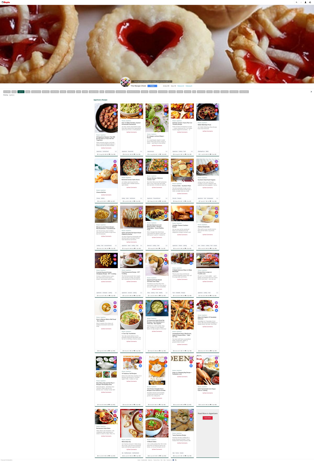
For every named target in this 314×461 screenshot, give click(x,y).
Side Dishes (187, 91)
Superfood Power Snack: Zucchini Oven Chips (154, 280)
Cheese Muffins (101, 192)
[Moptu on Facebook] (173, 459)
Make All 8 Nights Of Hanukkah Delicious (207, 318)
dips (174, 453)
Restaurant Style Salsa (103, 428)
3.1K (158, 295)
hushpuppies (210, 198)
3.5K (209, 351)
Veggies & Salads (94, 91)
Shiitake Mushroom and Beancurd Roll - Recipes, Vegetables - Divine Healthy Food (155, 227)
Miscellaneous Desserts (133, 91)
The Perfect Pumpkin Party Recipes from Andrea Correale (156, 389)
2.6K (133, 248)
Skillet (207, 151)
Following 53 (189, 86)
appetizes (200, 292)
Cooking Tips (71, 91)
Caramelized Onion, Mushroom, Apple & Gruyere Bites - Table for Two (181, 335)
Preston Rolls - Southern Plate (181, 185)
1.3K (183, 154)
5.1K (132, 404)
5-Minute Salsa (151, 441)
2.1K (132, 201)
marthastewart (135, 453)
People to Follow (110, 91)
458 (132, 154)
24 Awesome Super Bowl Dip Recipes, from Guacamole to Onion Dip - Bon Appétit (155, 322)
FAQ (161, 460)
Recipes (98, 135)
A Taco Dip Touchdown (129, 333)
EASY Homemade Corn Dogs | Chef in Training (207, 389)
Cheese (98, 198)
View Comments (106, 148)
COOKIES (85, 91)
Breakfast (63, 91)
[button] (296, 2)
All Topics (7, 91)
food (205, 198)
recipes (215, 245)
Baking (27, 91)
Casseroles (172, 91)
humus (177, 453)
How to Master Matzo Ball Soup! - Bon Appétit (106, 320)
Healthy (160, 292)
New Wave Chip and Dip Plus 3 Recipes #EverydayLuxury (105, 383)
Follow (152, 86)
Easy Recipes (224, 91)
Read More (208, 418)
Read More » (106, 118)
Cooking (180, 151)
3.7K (183, 351)
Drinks (101, 91)
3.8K (208, 295)
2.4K (183, 248)
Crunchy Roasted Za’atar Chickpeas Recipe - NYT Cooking (106, 273)
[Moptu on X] (175, 459)
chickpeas (105, 292)
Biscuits (174, 198)
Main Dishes (46, 91)
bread (129, 245)
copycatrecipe (150, 151)
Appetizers (20, 91)
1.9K (183, 456)
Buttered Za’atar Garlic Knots (131, 179)
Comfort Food (201, 91)
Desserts (216, 91)
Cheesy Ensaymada (203, 227)
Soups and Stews (36, 91)
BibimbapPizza (201, 151)
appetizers (200, 198)
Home (139, 460)
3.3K (107, 351)
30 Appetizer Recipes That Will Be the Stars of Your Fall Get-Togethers (105, 138)
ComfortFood (106, 151)
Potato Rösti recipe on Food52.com (205, 273)
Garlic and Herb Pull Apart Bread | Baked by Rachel (131, 233)
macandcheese (108, 245)
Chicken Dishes (234, 91)
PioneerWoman (156, 198)
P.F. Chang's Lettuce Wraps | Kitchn (155, 137)
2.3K (158, 201)
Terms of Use (156, 460)
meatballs (178, 292)
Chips (148, 292)
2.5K (133, 456)
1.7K (107, 201)
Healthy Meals (54, 91)
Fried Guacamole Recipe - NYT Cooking (131, 273)
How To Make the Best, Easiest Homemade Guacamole (131, 123)
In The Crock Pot (163, 91)
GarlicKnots (132, 198)
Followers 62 (181, 86)
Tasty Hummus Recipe (179, 435)
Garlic (127, 198)
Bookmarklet (144, 460)
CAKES (78, 91)
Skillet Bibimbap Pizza (204, 125)
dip (122, 453)
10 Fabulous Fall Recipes (129, 373)
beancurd (149, 245)
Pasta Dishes (153, 91)
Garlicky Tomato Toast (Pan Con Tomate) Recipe (182, 123)
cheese (180, 245)
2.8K (107, 248)
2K (157, 248)
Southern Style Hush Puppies (206, 180)
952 (107, 154)
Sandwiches (144, 91)
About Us (150, 460)
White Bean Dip (126, 441)
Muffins (103, 198)
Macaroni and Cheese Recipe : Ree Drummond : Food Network (105, 227)
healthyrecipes (127, 453)
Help (164, 460)
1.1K (158, 154)
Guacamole (130, 151)
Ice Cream (180, 91)
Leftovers (209, 91)
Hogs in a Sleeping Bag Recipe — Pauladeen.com (182, 373)
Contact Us (169, 460)
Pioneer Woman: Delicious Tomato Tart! (155, 178)
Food (184, 151)
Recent (14, 91)
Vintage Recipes (244, 91)
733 (208, 154)
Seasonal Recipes (121, 91)
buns (199, 245)
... (116, 151)
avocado (130, 292)
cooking (98, 245)
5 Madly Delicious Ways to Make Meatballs (182, 270)
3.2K (208, 201)
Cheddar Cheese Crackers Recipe (180, 226)
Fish (194, 91)
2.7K (107, 295)
